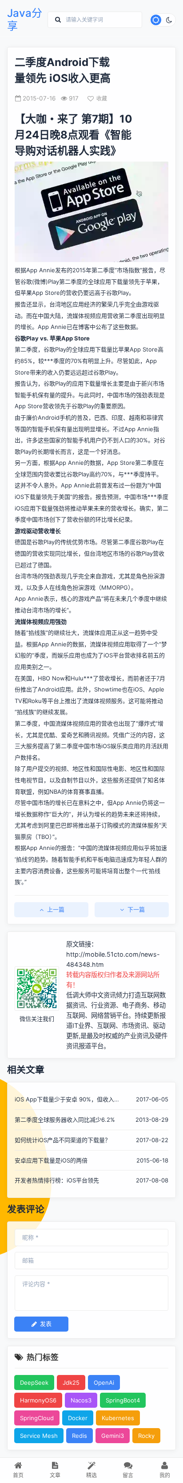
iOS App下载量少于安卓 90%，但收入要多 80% (67, 1100)
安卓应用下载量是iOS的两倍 (51, 1160)
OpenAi (104, 1382)
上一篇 (55, 909)
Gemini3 (112, 1435)
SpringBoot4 (123, 1400)
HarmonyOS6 (38, 1400)
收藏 (101, 98)
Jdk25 (71, 1382)
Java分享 (24, 19)
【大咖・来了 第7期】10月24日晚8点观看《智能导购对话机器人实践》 (73, 134)
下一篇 (136, 909)
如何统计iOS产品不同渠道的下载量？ (63, 1139)
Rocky (146, 1435)
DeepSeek (34, 1382)
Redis (79, 1435)
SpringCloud (37, 1417)
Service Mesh (39, 1435)
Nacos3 (81, 1400)
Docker (78, 1417)
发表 (46, 1323)
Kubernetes (118, 1417)
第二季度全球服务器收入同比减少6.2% (65, 1119)
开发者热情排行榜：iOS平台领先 (57, 1180)
